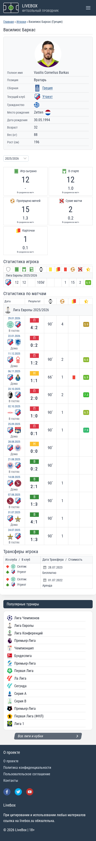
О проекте (11, 761)
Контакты (10, 780)
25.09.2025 (14, 424)
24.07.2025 (14, 530)
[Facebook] (6, 791)
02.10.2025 (14, 406)
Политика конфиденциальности (27, 767)
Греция (47, 88)
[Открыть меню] (88, 8)
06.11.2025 (14, 371)
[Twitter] (18, 791)
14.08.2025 (14, 477)
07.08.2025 (14, 494)
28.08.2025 (14, 441)
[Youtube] (29, 791)
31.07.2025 (14, 512)
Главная (8, 21)
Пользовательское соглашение (26, 774)
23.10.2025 (14, 389)
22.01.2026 (14, 336)
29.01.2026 (14, 318)
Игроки (21, 21)
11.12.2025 (14, 353)
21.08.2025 (14, 459)
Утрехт (47, 97)
